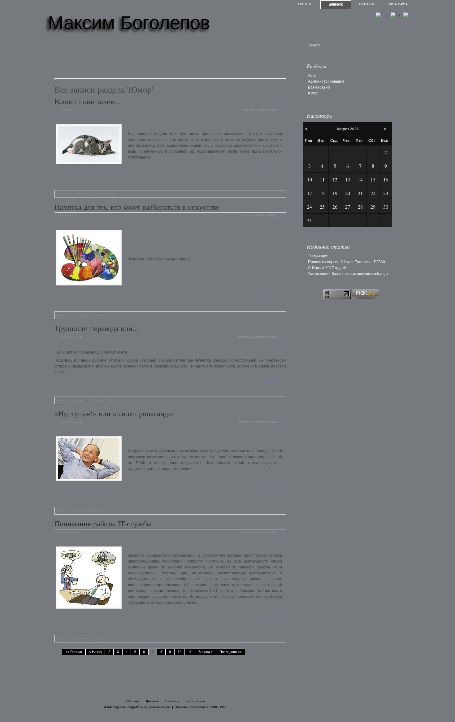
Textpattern (134, 707)
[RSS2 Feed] (408, 15)
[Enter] (382, 15)
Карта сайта (398, 4)
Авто (312, 75)
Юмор (111, 193)
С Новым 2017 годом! (327, 268)
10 (179, 652)
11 (190, 652)
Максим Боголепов (129, 22)
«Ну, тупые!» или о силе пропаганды (113, 413)
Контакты (367, 4)
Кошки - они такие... (87, 101)
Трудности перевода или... (96, 328)
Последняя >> (230, 652)
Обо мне (305, 4)
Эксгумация (318, 256)
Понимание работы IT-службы (103, 523)
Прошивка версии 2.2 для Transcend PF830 (346, 262)
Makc (282, 109)
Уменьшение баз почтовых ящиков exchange (348, 274)
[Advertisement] (167, 58)
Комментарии (68, 109)
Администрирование (326, 81)
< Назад (95, 652)
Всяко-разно (319, 87)
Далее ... (273, 175)
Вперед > (205, 652)
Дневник (336, 4)
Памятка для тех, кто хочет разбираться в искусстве (136, 207)
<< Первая (73, 652)
